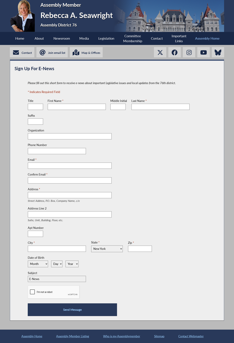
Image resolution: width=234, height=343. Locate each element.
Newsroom (61, 38)
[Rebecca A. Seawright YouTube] (203, 52)
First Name (55, 101)
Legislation (106, 38)
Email (32, 159)
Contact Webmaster (191, 336)
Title (30, 101)
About (39, 38)
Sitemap (159, 336)
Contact (157, 38)
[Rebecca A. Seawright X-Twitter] (160, 52)
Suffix (31, 115)
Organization (36, 130)
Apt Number (36, 228)
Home (19, 38)
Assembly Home (207, 38)
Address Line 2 (48, 209)
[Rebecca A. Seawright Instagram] (189, 52)
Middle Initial (118, 101)
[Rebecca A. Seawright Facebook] (174, 52)
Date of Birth (36, 257)
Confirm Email (37, 174)
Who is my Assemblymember (121, 336)
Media (84, 38)
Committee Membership (132, 38)
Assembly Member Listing (72, 336)
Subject (32, 273)
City (31, 243)
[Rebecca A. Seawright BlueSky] (218, 52)
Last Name (139, 101)
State (95, 242)
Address (58, 189)
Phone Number (37, 145)
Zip (131, 243)
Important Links (179, 38)
